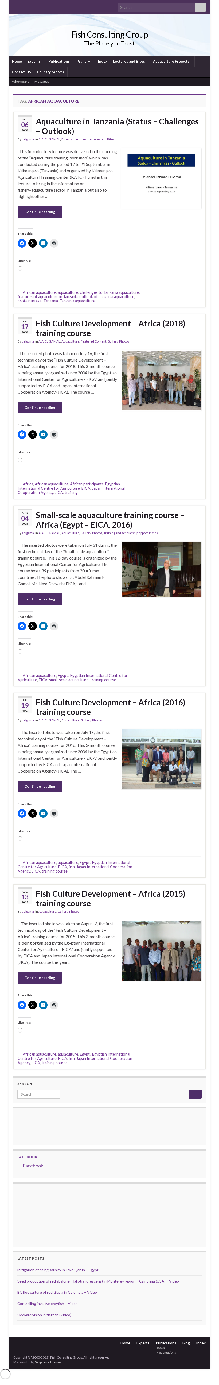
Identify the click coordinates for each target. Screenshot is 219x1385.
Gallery (84, 61)
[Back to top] (207, 1373)
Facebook (27, 1157)
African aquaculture (39, 292)
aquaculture (68, 292)
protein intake (30, 301)
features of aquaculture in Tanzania (48, 296)
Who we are (20, 81)
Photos (124, 341)
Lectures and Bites (129, 61)
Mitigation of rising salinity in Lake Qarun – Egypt (58, 1270)
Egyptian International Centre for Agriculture (69, 486)
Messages (42, 81)
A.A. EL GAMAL (49, 139)
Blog (186, 1343)
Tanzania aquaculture (77, 301)
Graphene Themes (48, 1362)
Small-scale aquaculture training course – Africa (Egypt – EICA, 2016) (110, 519)
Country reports (51, 72)
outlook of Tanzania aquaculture (106, 296)
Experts (34, 61)
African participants (87, 484)
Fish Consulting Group (109, 34)
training (71, 492)
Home (17, 61)
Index (102, 61)
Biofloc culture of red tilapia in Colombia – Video (57, 1292)
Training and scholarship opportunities (131, 533)
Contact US (21, 72)
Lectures (80, 139)
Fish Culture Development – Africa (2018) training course (110, 328)
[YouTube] (33, 6)
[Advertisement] (44, 1214)
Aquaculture (70, 341)
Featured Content (93, 341)
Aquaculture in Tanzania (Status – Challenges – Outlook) (117, 126)
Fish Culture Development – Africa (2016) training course (110, 707)
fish (72, 867)
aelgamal (28, 139)
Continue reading (39, 212)
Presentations (166, 1352)
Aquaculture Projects (171, 61)
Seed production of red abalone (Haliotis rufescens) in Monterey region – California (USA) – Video (98, 1281)
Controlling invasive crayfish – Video (47, 1303)
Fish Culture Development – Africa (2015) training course (110, 898)
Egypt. (63, 675)
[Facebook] (24, 6)
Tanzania (50, 301)
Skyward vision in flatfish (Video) (44, 1314)
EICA (85, 488)
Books (160, 1348)
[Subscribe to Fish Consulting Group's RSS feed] (15, 6)
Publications (60, 61)
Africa (28, 484)
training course (103, 680)
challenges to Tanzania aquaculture (109, 292)
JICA (59, 492)
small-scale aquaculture (69, 680)
